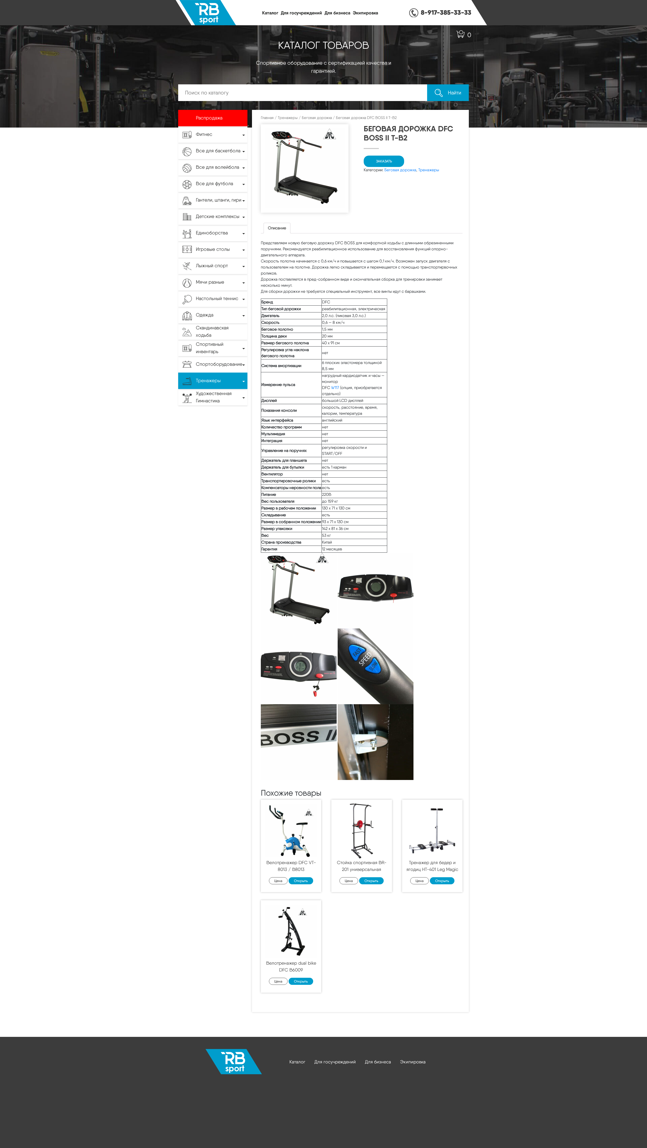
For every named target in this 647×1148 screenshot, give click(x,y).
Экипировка (365, 13)
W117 (335, 387)
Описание (277, 228)
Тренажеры (288, 117)
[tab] (277, 228)
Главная (267, 117)
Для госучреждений (301, 13)
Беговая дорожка (317, 117)
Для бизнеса (337, 13)
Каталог (270, 13)
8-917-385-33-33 (446, 12)
